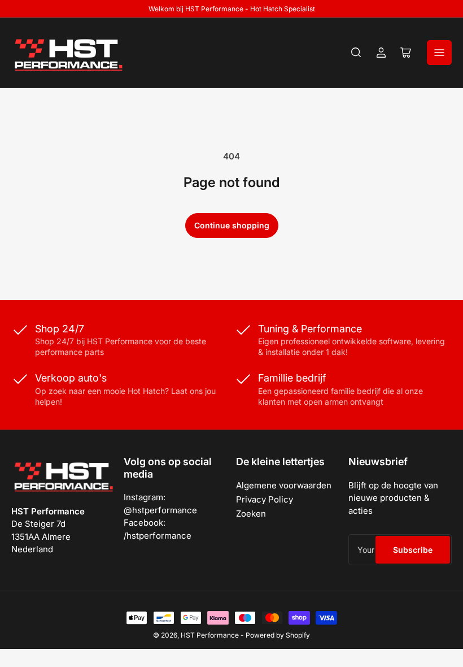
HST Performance (210, 635)
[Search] (356, 52)
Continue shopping (231, 225)
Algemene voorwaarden (283, 485)
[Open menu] (439, 52)
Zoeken (251, 513)
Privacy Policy (264, 499)
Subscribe (413, 550)
